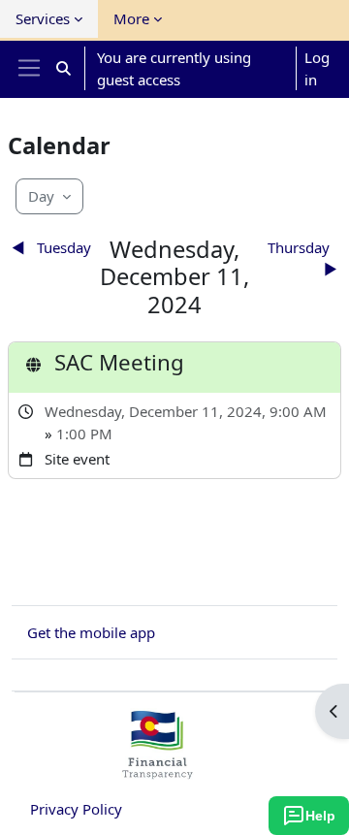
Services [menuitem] (43, 18)
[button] (63, 68)
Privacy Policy (76, 809)
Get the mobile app (91, 632)
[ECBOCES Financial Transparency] (157, 771)
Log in (317, 68)
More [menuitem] (131, 18)
